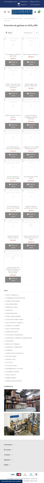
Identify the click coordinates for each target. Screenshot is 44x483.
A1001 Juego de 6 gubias (31, 54)
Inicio (6, 290)
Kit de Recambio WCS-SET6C (31, 177)
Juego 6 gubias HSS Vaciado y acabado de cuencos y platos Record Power (13, 270)
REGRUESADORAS (11, 313)
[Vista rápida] (15, 51)
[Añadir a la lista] (10, 51)
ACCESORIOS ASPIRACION (14, 335)
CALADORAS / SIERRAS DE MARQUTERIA (19, 338)
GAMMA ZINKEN (11, 378)
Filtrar (10, 33)
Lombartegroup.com (11, 1)
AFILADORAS (10, 341)
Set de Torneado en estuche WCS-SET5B (13, 207)
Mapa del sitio (34, 1)
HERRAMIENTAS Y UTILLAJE (14, 368)
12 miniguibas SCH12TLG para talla (13, 55)
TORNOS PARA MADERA (13, 316)
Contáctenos (24, 1)
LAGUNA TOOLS (11, 359)
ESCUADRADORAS (12, 304)
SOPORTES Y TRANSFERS (14, 347)
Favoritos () (36, 5)
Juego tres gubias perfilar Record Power (31, 207)
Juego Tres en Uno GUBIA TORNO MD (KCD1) (31, 147)
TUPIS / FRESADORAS (13, 329)
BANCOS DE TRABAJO (13, 344)
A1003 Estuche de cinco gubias (13, 116)
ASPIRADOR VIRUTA (12, 332)
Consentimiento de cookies (11, 481)
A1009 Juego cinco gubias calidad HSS (31, 85)
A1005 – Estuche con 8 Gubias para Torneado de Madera (13, 85)
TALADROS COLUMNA (13, 326)
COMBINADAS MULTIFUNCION (15, 298)
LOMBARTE (9, 350)
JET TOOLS (9, 362)
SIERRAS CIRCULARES (13, 301)
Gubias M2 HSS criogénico (14, 322)
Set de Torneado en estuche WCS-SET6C (13, 177)
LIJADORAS (9, 310)
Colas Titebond (11, 375)
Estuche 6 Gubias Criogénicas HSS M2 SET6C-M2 (31, 117)
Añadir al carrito (14, 63)
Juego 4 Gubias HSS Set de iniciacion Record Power (31, 237)
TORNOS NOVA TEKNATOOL (15, 353)
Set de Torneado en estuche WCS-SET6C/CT (13, 147)
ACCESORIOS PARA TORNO (14, 319)
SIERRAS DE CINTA (12, 307)
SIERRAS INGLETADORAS (14, 381)
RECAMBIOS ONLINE (12, 372)
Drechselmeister (11, 365)
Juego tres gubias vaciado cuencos (13, 237)
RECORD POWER (11, 356)
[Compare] (13, 51)
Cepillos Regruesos (12, 295)
